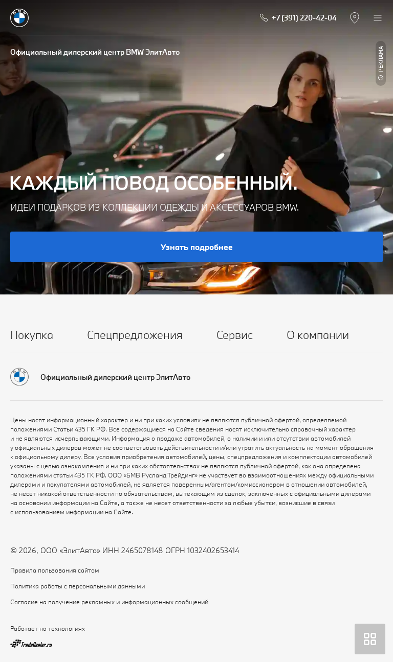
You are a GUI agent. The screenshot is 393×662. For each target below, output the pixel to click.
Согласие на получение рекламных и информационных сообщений (109, 602)
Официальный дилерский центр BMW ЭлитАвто (95, 52)
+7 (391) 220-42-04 (304, 17)
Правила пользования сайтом (54, 570)
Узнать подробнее (197, 247)
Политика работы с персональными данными (77, 586)
